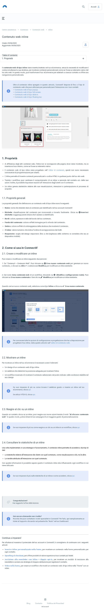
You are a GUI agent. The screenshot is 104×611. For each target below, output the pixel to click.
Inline (50, 30)
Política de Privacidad (55, 603)
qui (29, 390)
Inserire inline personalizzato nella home (23, 549)
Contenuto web (38, 30)
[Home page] (14, 6)
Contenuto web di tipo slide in (26, 95)
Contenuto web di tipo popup (26, 90)
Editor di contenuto (56, 170)
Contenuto (24, 30)
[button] (83, 6)
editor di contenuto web (60, 343)
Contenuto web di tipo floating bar (28, 97)
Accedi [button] (93, 7)
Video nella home (12, 566)
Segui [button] (85, 45)
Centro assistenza (9, 30)
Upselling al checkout (14, 556)
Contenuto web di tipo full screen (28, 92)
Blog (28, 603)
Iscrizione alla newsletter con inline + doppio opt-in (28, 559)
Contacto (38, 603)
